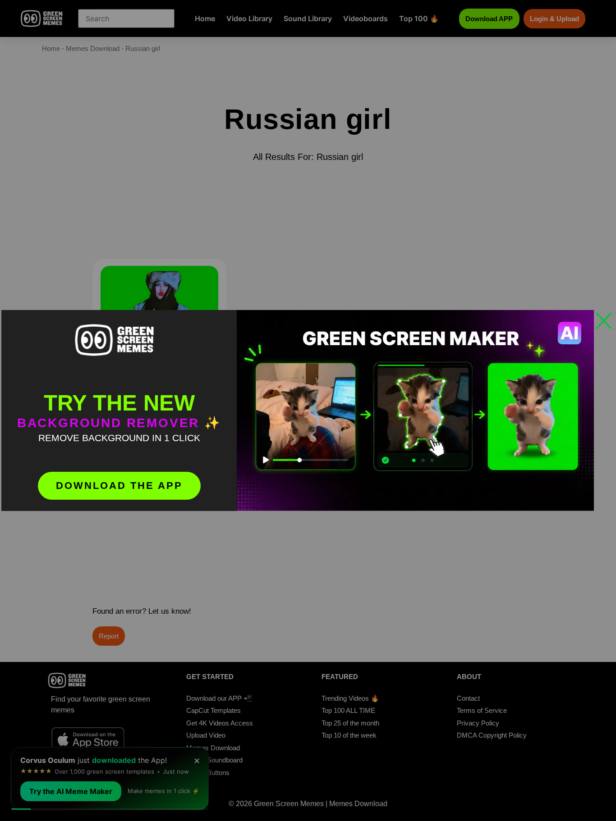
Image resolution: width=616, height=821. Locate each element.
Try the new (119, 403)
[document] (308, 410)
